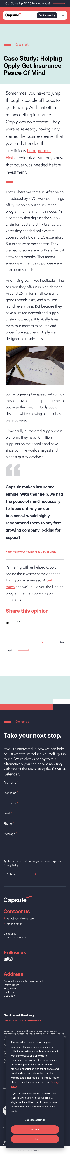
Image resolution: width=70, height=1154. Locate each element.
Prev (61, 642)
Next (9, 650)
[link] (63, 16)
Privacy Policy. (11, 865)
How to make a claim (15, 937)
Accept (35, 1129)
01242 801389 (14, 924)
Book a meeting (47, 15)
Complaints (10, 933)
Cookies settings (35, 1119)
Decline (35, 1139)
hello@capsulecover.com (20, 918)
